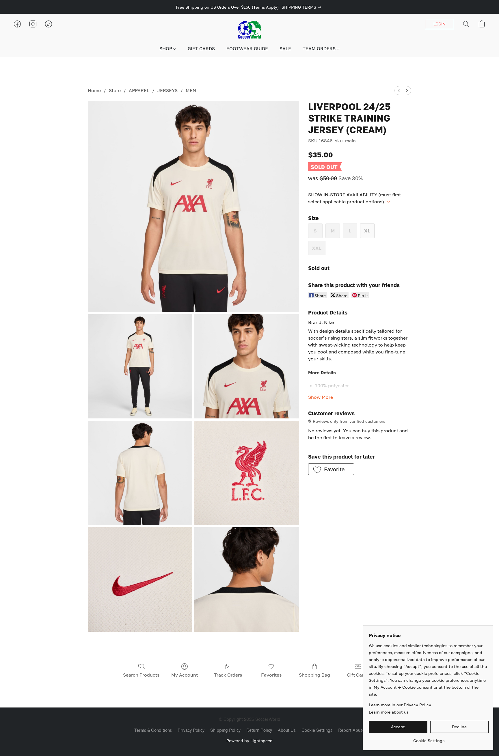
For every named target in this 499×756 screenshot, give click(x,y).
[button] (249, 29)
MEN (191, 90)
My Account (184, 675)
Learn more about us (388, 712)
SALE (285, 48)
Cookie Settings (316, 730)
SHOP (166, 48)
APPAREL (139, 90)
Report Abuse (351, 730)
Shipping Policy (225, 730)
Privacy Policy (191, 730)
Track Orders (228, 675)
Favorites (271, 675)
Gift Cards (358, 675)
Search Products (141, 675)
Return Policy (259, 730)
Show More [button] (320, 397)
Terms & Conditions (153, 730)
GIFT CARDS (201, 48)
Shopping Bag (314, 675)
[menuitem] (399, 90)
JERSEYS (167, 90)
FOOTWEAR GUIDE (247, 48)
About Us (287, 730)
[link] (302, 7)
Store (115, 90)
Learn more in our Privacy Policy (400, 704)
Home (94, 90)
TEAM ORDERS (320, 48)
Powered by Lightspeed (249, 740)
